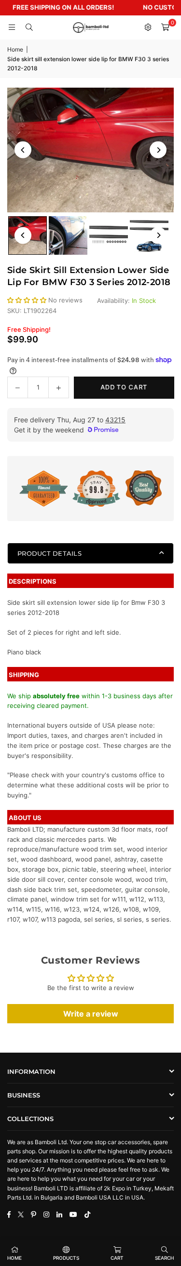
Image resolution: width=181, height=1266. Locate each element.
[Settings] (147, 27)
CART (117, 1258)
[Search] (29, 27)
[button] (165, 27)
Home (15, 49)
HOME (14, 1258)
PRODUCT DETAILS (49, 553)
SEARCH (164, 1258)
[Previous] (22, 150)
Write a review (90, 1013)
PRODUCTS (66, 1258)
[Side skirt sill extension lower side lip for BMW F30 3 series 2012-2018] (68, 235)
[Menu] (11, 27)
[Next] (158, 150)
